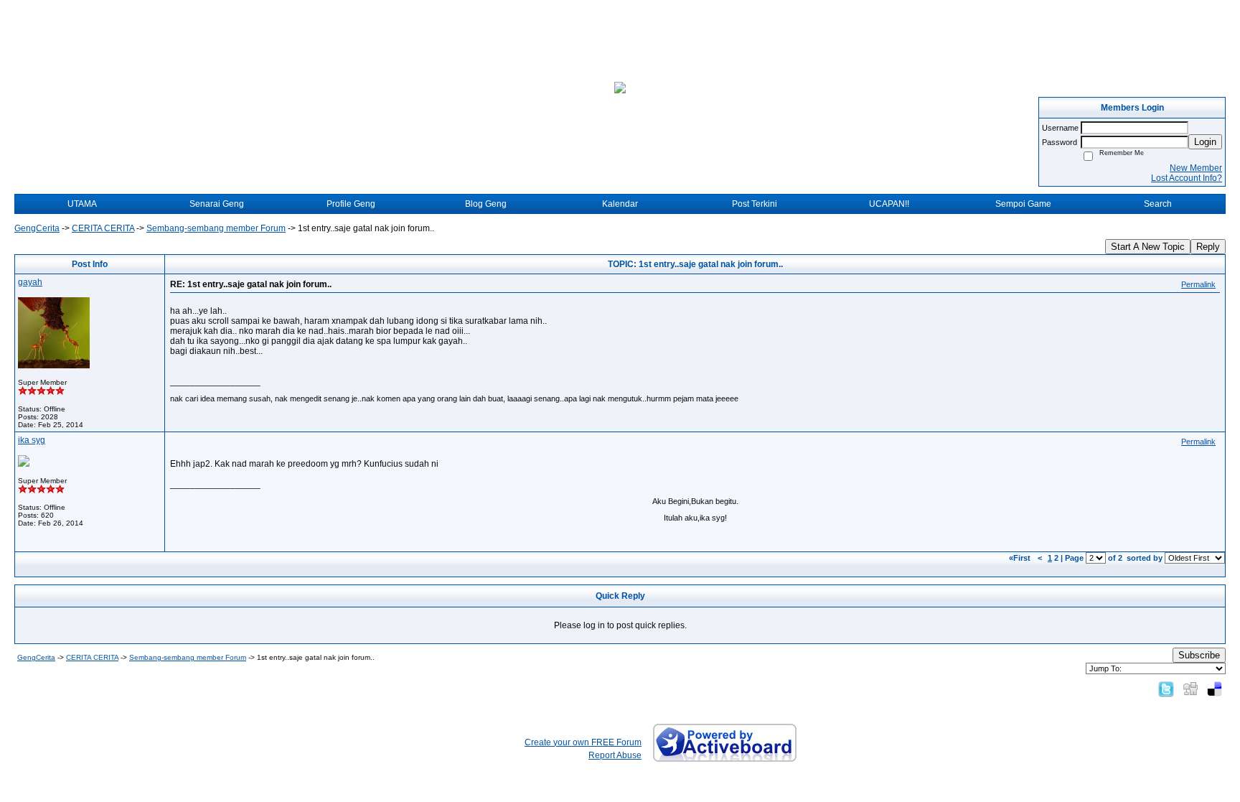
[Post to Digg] (1190, 689)
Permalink (1198, 284)
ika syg (31, 440)
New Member (1196, 168)
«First (1021, 558)
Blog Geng (486, 204)
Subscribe (1199, 655)
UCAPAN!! (889, 204)
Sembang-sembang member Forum (216, 228)
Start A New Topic (1148, 246)
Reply (1208, 246)
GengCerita (37, 228)
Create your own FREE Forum (583, 742)
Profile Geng (351, 204)
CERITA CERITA (103, 228)
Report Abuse (615, 755)
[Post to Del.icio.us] (1214, 689)
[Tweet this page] (1166, 689)
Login (1205, 141)
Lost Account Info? (1186, 178)
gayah (30, 282)
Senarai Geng (216, 204)
